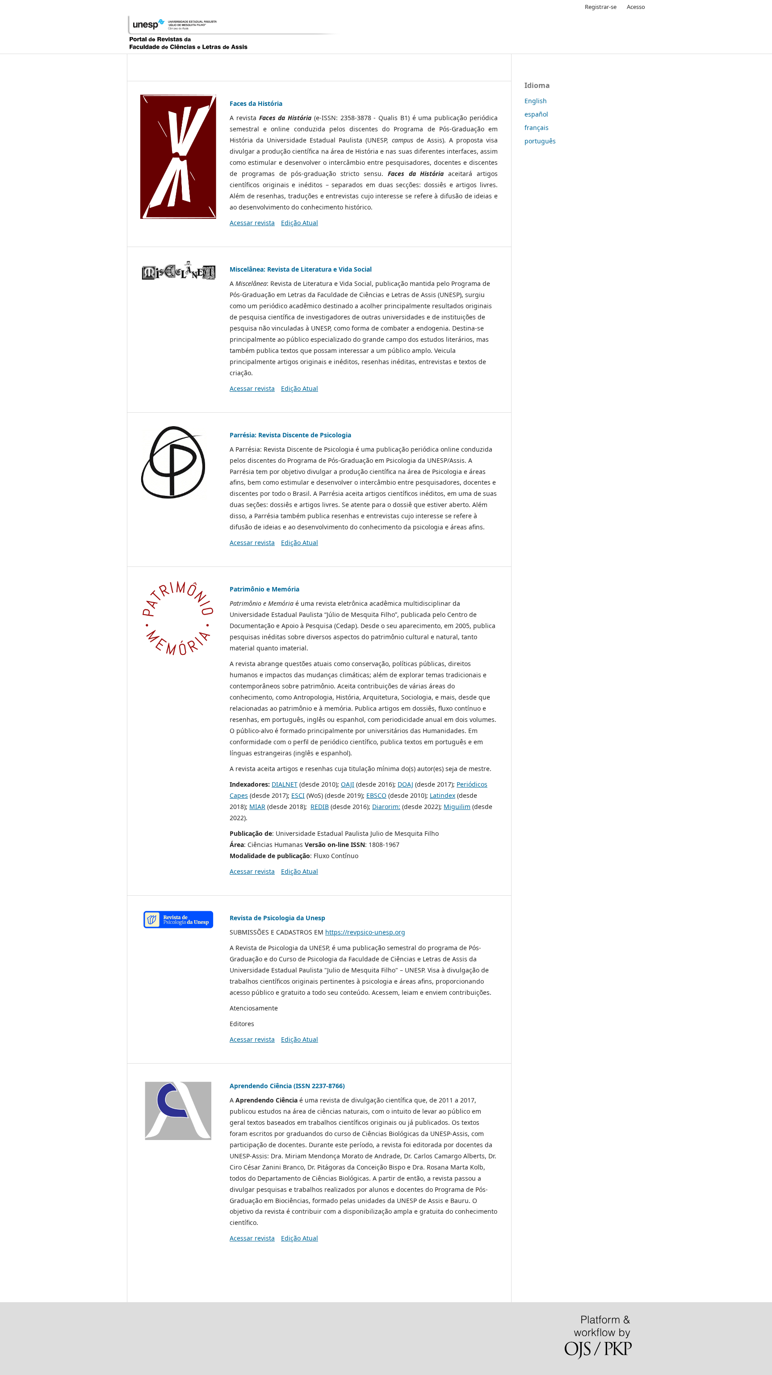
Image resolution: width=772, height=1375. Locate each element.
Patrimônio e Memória (264, 589)
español (536, 114)
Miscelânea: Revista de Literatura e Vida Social (301, 269)
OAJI (347, 784)
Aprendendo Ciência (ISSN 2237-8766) (287, 1086)
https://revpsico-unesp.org (365, 932)
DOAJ (405, 784)
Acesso (636, 7)
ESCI (298, 795)
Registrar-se (601, 7)
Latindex (442, 795)
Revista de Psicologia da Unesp (277, 918)
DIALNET (285, 784)
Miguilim (457, 806)
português (540, 141)
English (535, 100)
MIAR (257, 806)
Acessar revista (252, 222)
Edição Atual (299, 222)
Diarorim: (386, 806)
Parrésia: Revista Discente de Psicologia (290, 435)
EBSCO (376, 795)
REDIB (319, 806)
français (536, 127)
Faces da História (256, 103)
